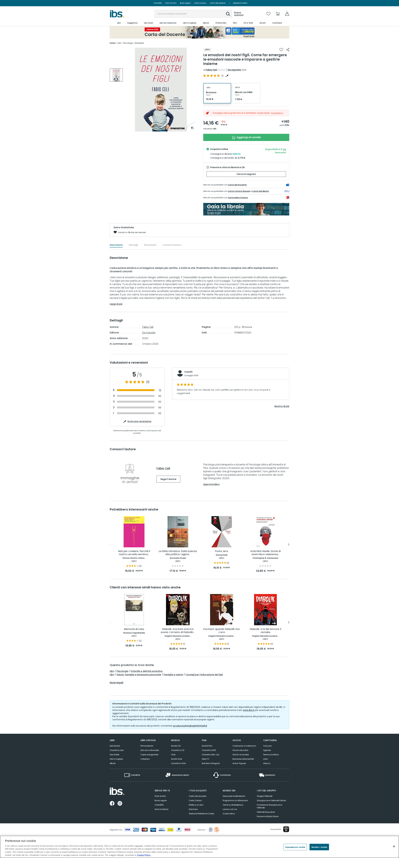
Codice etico (229, 813)
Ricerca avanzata (238, 13)
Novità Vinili (176, 759)
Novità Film (207, 746)
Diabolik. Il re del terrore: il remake (265, 631)
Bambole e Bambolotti (243, 759)
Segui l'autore (168, 479)
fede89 (188, 371)
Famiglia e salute (173, 674)
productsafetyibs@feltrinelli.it (190, 725)
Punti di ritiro (170, 3)
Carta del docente (217, 3)
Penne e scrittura (271, 754)
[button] (228, 14)
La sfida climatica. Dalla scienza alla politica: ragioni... (178, 553)
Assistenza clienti (240, 3)
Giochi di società (241, 754)
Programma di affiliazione (235, 800)
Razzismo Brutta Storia (268, 816)
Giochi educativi (240, 750)
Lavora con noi (230, 809)
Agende (267, 750)
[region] (199, 847)
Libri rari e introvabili (149, 750)
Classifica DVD (209, 750)
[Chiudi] (394, 846)
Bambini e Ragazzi (211, 763)
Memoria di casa (134, 629)
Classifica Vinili (178, 763)
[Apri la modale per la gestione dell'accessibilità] (286, 829)
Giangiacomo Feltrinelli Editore (271, 800)
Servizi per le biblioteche (234, 796)
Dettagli (133, 245)
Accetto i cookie (319, 847)
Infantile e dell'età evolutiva (146, 671)
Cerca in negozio (246, 174)
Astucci (266, 763)
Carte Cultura (200, 3)
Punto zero (221, 551)
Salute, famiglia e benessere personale (139, 674)
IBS (214, 128)
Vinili (173, 754)
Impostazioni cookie (295, 847)
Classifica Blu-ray (210, 754)
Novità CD (175, 746)
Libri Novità (115, 746)
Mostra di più (281, 406)
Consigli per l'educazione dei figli (204, 674)
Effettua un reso (196, 805)
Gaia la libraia (161, 809)
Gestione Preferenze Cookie (201, 813)
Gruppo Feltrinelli (264, 796)
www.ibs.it (248, 710)
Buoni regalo (185, 3)
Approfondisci (211, 484)
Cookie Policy (144, 854)
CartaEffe (158, 3)
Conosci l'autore (172, 245)
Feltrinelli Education (266, 812)
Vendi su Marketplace (233, 805)
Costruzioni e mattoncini (244, 746)
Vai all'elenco (277, 113)
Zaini (265, 759)
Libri (112, 671)
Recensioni (150, 245)
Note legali (116, 682)
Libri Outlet (114, 754)
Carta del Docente (237, 184)
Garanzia (193, 809)
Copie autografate (149, 754)
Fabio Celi (211, 69)
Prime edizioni (146, 746)
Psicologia (122, 671)
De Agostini (234, 69)
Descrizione (116, 245)
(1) (147, 382)
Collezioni (145, 759)
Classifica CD (177, 750)
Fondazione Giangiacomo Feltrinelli (269, 806)
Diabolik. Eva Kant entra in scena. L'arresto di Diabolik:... (178, 631)
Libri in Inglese (116, 759)
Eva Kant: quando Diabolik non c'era (221, 631)
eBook (112, 763)
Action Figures (239, 763)
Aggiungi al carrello (248, 137)
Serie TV (205, 759)
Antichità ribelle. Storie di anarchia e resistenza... (265, 553)
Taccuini (267, 746)
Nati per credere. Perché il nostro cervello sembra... (134, 553)
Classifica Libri (117, 750)
